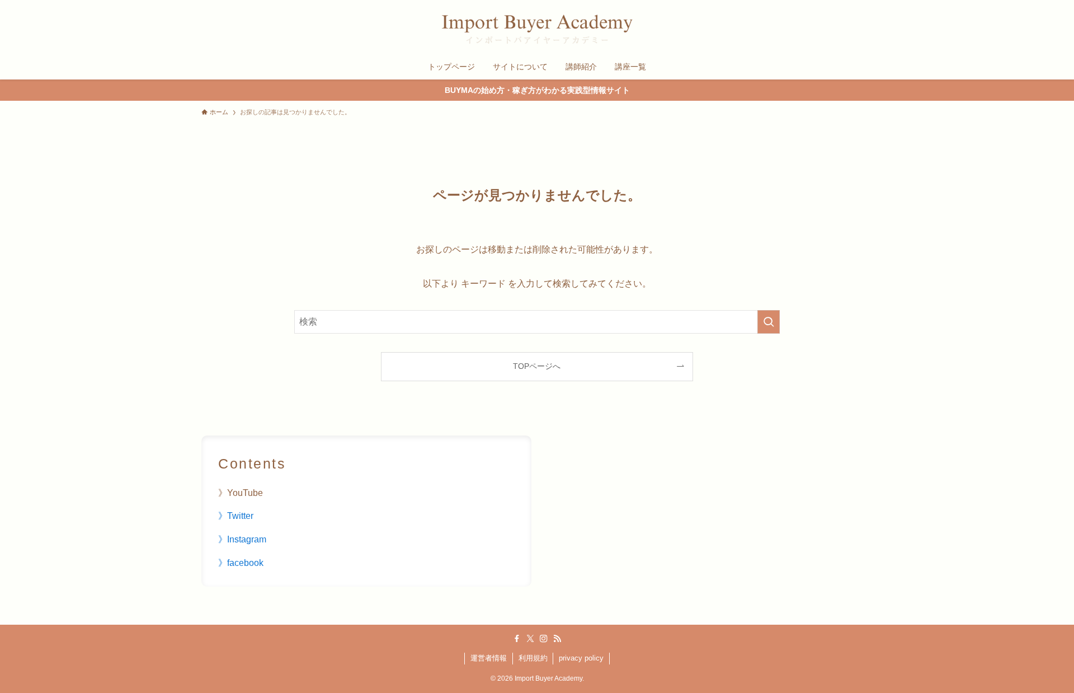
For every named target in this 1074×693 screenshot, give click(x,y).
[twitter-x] (530, 639)
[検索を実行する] (768, 322)
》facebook (240, 563)
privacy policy (581, 658)
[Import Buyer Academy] (537, 29)
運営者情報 (488, 658)
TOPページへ (536, 366)
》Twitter (235, 516)
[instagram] (544, 639)
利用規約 (533, 658)
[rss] (557, 639)
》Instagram (242, 539)
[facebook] (517, 639)
